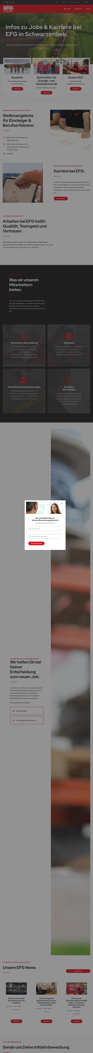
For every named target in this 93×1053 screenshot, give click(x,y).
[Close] (62, 503)
